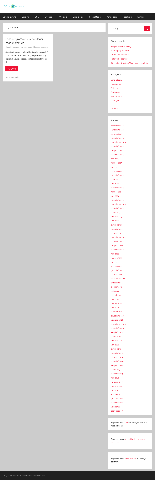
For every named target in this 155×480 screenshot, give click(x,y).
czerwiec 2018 (117, 402)
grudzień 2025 (117, 138)
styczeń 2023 (116, 225)
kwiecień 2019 (117, 382)
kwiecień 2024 (117, 187)
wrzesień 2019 (117, 361)
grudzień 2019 (117, 353)
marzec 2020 (116, 340)
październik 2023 (118, 204)
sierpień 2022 (117, 245)
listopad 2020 (117, 320)
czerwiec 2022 (117, 249)
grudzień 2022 (117, 229)
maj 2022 (115, 254)
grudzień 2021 (117, 270)
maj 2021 (115, 299)
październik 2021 (118, 278)
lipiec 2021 (115, 291)
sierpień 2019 (117, 365)
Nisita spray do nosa (120, 50)
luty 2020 (115, 345)
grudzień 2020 (117, 316)
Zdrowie (25, 17)
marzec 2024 (116, 192)
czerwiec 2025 (117, 154)
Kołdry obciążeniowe (120, 59)
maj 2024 (115, 183)
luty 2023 (115, 221)
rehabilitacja (130, 458)
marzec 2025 (116, 163)
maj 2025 (115, 159)
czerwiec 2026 (117, 126)
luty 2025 (115, 167)
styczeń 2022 (116, 266)
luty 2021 (115, 307)
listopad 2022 (117, 233)
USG (37, 17)
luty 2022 (115, 262)
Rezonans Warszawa (120, 55)
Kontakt (140, 17)
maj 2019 (115, 378)
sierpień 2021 (116, 287)
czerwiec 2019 (117, 374)
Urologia (63, 17)
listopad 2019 (117, 357)
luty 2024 (115, 196)
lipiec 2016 (115, 407)
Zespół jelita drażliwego (121, 46)
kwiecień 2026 (117, 130)
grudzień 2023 (117, 200)
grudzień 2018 (117, 398)
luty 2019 (115, 390)
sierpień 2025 (117, 150)
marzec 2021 (116, 303)
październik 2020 (118, 324)
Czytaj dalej (11, 69)
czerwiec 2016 (117, 411)
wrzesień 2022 (117, 241)
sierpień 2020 (117, 332)
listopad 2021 (117, 274)
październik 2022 (118, 237)
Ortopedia (49, 17)
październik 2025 (118, 142)
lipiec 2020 (116, 336)
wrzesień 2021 (117, 283)
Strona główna (9, 17)
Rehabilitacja (95, 17)
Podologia (127, 17)
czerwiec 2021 (117, 295)
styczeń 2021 (116, 311)
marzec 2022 (116, 258)
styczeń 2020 (117, 349)
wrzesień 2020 (117, 328)
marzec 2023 (116, 216)
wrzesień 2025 (117, 146)
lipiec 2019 (115, 369)
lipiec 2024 (115, 179)
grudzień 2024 (117, 175)
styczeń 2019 (116, 394)
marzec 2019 (116, 386)
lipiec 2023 (115, 212)
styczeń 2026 (117, 134)
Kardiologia (112, 17)
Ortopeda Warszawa (40, 47)
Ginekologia (78, 17)
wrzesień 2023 (117, 208)
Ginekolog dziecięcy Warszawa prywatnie (129, 63)
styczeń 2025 (116, 171)
